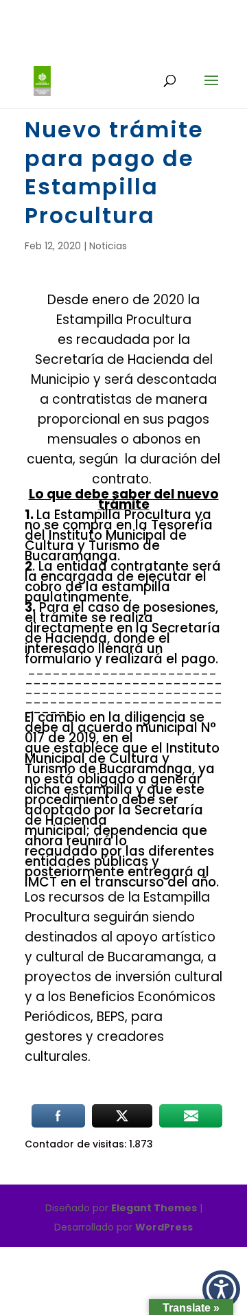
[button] (221, 1289)
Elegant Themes (154, 1208)
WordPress (164, 1227)
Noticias (108, 246)
